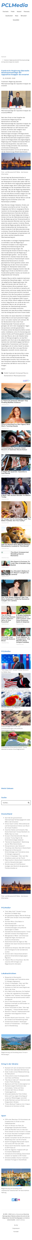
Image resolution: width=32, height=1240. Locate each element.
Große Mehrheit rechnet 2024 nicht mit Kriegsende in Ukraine (17, 1101)
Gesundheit (16, 20)
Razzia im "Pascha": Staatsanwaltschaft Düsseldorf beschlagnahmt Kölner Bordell (17, 1013)
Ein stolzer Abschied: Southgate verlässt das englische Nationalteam (17, 1135)
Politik (12, 11)
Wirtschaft (24, 16)
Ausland (19, 11)
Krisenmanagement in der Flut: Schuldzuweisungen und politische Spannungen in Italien (12, 728)
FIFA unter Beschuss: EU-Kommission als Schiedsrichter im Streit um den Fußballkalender (17, 1121)
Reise (16, 16)
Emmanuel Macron (22, 373)
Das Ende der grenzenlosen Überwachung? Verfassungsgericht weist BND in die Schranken (17, 820)
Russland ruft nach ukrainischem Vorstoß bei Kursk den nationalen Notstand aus (17, 1069)
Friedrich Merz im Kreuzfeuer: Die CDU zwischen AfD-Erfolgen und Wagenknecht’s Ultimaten (17, 962)
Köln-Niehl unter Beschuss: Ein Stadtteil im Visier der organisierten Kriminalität (17, 992)
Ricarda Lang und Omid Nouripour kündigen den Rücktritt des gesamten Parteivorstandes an (16, 866)
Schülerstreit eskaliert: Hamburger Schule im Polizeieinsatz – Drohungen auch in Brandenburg (17, 1023)
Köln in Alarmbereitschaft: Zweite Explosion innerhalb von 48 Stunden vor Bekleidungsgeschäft (17, 1003)
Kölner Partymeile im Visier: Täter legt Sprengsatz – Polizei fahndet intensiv (17, 1008)
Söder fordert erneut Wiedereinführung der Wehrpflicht (17, 1073)
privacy (23, 1220)
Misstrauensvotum (20, 376)
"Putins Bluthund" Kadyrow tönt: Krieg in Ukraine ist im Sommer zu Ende (17, 1105)
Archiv (16, 1225)
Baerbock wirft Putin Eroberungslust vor (17, 1084)
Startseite (5, 11)
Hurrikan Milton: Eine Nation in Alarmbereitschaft (10, 708)
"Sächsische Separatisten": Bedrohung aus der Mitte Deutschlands (17, 843)
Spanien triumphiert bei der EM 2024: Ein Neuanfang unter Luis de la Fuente (17, 1139)
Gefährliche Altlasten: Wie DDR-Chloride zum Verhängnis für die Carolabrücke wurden (17, 950)
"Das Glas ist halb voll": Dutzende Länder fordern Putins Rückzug (17, 1081)
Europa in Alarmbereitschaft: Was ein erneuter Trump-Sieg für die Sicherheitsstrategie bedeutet (16, 838)
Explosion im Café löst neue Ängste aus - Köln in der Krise (17, 988)
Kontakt (16, 1231)
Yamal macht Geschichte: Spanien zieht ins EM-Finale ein (17, 1147)
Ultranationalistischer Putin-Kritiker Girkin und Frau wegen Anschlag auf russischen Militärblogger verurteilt (16, 1096)
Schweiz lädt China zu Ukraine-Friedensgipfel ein (14, 1091)
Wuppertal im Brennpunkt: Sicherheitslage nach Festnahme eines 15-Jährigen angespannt (17, 852)
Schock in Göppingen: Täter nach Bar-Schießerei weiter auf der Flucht (17, 857)
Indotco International (17, 1214)
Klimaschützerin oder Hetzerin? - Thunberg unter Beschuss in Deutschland (17, 847)
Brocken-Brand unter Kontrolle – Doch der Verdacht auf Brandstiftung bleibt (17, 1018)
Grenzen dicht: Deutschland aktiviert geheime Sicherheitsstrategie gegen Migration (16, 956)
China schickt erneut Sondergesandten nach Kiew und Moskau (17, 1077)
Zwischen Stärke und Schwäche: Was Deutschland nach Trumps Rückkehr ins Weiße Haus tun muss (17, 832)
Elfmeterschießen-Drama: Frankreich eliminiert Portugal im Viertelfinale (16, 1159)
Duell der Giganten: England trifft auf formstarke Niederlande (16, 1151)
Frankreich (12, 373)
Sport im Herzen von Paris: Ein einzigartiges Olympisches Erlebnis (15, 1126)
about (18, 1220)
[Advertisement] (16, 38)
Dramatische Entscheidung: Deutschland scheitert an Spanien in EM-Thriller (17, 1155)
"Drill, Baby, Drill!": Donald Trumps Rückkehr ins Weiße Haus (15, 671)
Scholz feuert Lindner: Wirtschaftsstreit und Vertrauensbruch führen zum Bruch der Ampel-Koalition (17, 826)
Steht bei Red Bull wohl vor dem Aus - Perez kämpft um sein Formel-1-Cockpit (17, 1130)
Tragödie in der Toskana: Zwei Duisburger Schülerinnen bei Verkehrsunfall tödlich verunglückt (17, 997)
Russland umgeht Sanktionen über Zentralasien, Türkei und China (15, 1087)
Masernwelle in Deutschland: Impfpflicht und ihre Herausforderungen (17, 861)
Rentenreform (8, 376)
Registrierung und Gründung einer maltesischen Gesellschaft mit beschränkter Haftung (15, 1190)
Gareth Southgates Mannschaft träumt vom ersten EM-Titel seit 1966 (17, 1143)
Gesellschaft (9, 16)
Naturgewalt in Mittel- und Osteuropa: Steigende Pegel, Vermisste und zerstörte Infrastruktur (16, 938)
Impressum (16, 1228)
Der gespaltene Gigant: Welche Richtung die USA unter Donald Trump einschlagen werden (15, 690)
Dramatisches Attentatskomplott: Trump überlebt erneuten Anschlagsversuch (14, 748)
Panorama (26, 11)
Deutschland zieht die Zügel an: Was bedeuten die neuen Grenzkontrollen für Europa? (17, 944)
